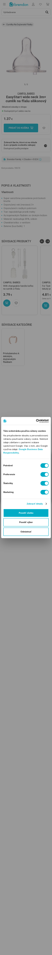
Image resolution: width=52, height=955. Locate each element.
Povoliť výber (26, 522)
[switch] (44, 474)
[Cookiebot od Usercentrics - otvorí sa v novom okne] (37, 421)
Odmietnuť (26, 531)
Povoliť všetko (26, 513)
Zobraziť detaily (35, 504)
